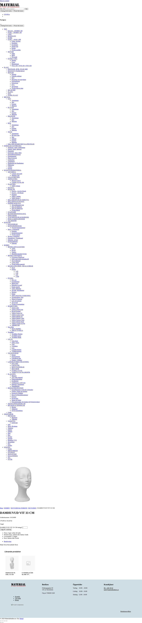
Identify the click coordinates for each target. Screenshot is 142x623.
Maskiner (14, 417)
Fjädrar (10, 430)
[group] (12, 567)
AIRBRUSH (16, 325)
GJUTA (10, 339)
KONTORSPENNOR (15, 226)
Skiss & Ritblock (17, 207)
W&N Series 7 (16, 198)
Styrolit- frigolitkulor (18, 290)
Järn (13, 102)
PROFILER (11, 116)
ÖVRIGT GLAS (17, 370)
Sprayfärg (11, 327)
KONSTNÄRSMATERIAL (12, 170)
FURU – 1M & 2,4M (14, 39)
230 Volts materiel (17, 377)
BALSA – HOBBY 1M (15, 31)
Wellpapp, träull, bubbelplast (16, 147)
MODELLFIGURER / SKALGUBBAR (20, 266)
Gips (13, 344)
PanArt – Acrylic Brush (19, 191)
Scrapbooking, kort (17, 297)
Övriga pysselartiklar (18, 304)
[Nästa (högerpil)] (2, 622)
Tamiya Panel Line (17, 309)
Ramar (14, 355)
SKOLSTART (12, 454)
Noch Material (16, 261)
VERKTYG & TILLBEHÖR (21, 372)
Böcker (14, 407)
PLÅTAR (11, 107)
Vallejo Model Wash (18, 322)
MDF (13, 55)
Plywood (14, 57)
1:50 (16, 273)
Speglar (10, 438)
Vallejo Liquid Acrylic (18, 323)
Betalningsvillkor (125, 611)
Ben (9, 435)
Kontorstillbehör (13, 241)
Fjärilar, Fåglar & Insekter (19, 391)
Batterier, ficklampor (18, 384)
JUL (9, 457)
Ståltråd (14, 139)
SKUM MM (11, 90)
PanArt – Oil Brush (17, 193)
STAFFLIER (12, 212)
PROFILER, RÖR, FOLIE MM (18, 69)
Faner (13, 62)
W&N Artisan (16, 186)
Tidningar (14, 409)
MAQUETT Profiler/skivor (16, 71)
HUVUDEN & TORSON (19, 508)
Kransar (14, 396)
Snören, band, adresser (15, 149)
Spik (9, 424)
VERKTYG (11, 421)
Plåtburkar (11, 165)
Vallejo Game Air (17, 313)
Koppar (14, 104)
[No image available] (28, 563)
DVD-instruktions (17, 410)
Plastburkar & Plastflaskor (16, 163)
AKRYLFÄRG (12, 179)
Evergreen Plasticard (18, 257)
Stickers (14, 292)
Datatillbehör (16, 386)
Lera (13, 348)
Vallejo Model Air (17, 316)
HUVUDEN (32, 508)
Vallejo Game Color (18, 315)
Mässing (14, 106)
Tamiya (14, 252)
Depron (14, 74)
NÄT (9, 93)
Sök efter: (3, 9)
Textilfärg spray (16, 336)
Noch (13, 268)
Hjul (9, 433)
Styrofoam (15, 86)
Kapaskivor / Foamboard (15, 238)
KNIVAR (15, 423)
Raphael (14, 194)
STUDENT (11, 452)
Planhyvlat (15, 46)
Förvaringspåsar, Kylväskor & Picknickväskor (26, 402)
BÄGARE (15, 363)
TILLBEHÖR (12, 221)
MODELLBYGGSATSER (16, 247)
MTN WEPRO (16, 329)
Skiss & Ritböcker (17, 208)
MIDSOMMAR (13, 450)
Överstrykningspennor (18, 228)
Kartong (14, 231)
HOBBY (6, 245)
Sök (26, 9)
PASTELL (11, 187)
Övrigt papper (16, 234)
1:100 (17, 276)
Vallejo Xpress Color (18, 320)
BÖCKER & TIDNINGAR (16, 405)
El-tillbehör (15, 381)
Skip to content (4, 1)
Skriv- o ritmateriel (13, 229)
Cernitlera (15, 346)
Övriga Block (16, 210)
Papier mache (16, 287)
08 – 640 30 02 (108, 588)
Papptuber (11, 151)
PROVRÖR (15, 369)
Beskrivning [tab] (7, 541)
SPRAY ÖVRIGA (17, 330)
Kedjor (10, 445)
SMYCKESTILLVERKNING (21, 295)
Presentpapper (12, 156)
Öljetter (10, 431)
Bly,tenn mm (15, 135)
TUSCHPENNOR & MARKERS (18, 217)
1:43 (16, 271)
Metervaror (15, 283)
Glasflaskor (11, 161)
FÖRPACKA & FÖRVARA (12, 146)
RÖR (9, 123)
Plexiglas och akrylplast (19, 79)
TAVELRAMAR (13, 353)
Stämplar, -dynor (13, 240)
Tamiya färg (15, 308)
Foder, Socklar (16, 41)
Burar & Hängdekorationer (20, 395)
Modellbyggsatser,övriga (19, 254)
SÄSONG (7, 447)
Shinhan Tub (15, 175)
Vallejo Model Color (18, 318)
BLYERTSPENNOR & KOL (17, 214)
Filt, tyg (14, 280)
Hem (1, 508)
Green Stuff (15, 262)
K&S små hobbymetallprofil (20, 259)
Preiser (14, 269)
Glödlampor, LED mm (18, 383)
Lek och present (16, 301)
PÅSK (10, 449)
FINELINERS (12, 215)
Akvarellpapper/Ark (18, 205)
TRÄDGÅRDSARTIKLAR (16, 403)
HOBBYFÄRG (13, 306)
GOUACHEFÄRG (14, 177)
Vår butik (18, 598)
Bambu (14, 60)
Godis (9, 412)
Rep (9, 444)
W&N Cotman (16, 196)
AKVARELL (12, 172)
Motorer (14, 376)
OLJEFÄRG (12, 184)
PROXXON (11, 416)
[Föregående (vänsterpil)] (1, 622)
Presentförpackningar (14, 154)
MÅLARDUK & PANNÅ (16, 201)
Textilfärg (11, 332)
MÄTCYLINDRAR (18, 367)
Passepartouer (16, 356)
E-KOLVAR (15, 365)
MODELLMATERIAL (15, 255)
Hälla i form (15, 342)
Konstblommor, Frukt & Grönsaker (22, 390)
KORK (10, 38)
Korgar (10, 168)
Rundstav (14, 43)
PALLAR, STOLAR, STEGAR (22, 65)
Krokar (10, 437)
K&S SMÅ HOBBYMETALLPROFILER (21, 144)
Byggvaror (15, 398)
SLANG (10, 92)
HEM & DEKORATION (15, 388)
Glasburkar (11, 160)
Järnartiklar (11, 442)
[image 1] (12, 563)
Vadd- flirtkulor (16, 288)
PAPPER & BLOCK (14, 203)
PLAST (6, 67)
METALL (7, 97)
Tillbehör (14, 419)
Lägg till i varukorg (6, 529)
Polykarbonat (16, 81)
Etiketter (14, 243)
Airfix (13, 248)
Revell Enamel (16, 311)
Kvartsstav (15, 45)
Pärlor (13, 294)
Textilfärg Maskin (17, 334)
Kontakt (17, 596)
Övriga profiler (16, 50)
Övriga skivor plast (17, 88)
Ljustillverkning (16, 349)
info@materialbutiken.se (111, 590)
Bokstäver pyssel (17, 285)
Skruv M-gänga (12, 426)
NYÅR (10, 459)
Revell (14, 250)
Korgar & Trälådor (17, 393)
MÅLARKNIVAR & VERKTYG (18, 200)
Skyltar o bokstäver (14, 236)
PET (13, 78)
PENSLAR (11, 189)
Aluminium (15, 100)
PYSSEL (10, 278)
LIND (9, 34)
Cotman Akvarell (17, 174)
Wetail (21, 618)
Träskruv (10, 428)
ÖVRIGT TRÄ (12, 59)
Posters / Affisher (17, 360)
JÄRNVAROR (8, 414)
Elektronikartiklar (17, 379)
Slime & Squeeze (17, 299)
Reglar (14, 48)
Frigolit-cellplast (16, 76)
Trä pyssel (15, 302)
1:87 (16, 275)
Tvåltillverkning (16, 351)
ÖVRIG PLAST (13, 95)
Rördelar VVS (12, 440)
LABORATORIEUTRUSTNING (18, 362)
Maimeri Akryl (16, 180)
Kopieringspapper (17, 233)
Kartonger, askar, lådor (15, 153)
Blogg (17, 600)
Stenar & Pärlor (16, 400)
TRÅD (10, 132)
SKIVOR (11, 52)
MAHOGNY (12, 36)
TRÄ (5, 29)
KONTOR (7, 222)
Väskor (10, 167)
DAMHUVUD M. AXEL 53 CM (10, 573)
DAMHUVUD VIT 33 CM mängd (11, 527)
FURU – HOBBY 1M (15, 32)
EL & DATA (12, 374)
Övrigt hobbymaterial (18, 264)
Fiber (13, 53)
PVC (13, 85)
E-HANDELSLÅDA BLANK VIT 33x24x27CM (27, 574)
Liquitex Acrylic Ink (18, 182)
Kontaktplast (15, 282)
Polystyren (15, 83)
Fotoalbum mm (16, 358)
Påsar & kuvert (12, 158)
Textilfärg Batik (16, 337)
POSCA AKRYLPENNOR (16, 219)
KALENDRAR (13, 224)
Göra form (15, 341)
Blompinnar (15, 64)
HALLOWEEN (13, 456)
